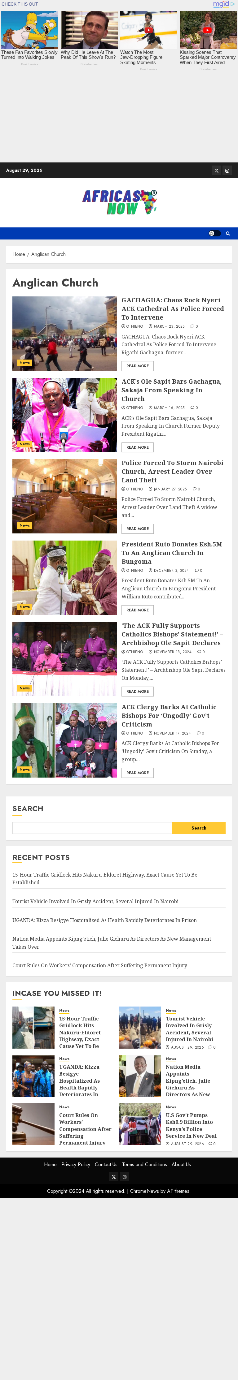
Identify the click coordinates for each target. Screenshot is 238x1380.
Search (27, 808)
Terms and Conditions (144, 1164)
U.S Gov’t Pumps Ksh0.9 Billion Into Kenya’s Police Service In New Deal (191, 1125)
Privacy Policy (75, 1164)
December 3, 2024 (171, 570)
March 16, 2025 (169, 408)
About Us (181, 1164)
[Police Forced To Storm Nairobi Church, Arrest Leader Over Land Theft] (64, 496)
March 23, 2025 (169, 326)
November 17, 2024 (172, 733)
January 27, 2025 (170, 489)
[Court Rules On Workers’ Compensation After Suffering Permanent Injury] (33, 1124)
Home (50, 1164)
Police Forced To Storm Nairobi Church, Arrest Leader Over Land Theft (172, 471)
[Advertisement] (119, 119)
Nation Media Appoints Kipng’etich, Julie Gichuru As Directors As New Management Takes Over (191, 1087)
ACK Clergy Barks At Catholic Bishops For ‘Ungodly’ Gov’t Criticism (169, 715)
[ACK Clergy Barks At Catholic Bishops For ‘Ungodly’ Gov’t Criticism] (64, 740)
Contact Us (106, 1164)
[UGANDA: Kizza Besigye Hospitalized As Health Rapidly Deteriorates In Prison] (33, 1076)
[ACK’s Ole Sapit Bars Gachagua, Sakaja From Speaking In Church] (64, 415)
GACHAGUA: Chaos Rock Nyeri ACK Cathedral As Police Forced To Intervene (172, 308)
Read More (137, 366)
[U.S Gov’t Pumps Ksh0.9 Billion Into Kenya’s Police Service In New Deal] (140, 1124)
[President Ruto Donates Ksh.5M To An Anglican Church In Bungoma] (64, 578)
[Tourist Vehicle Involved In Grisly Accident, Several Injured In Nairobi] (140, 1028)
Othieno (134, 326)
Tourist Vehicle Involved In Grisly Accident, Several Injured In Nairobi (95, 901)
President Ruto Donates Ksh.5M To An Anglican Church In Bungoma (171, 553)
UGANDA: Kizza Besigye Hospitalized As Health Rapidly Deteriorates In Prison (104, 920)
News (25, 362)
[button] (228, 233)
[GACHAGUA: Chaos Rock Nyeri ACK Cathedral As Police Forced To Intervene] (64, 333)
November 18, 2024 (173, 652)
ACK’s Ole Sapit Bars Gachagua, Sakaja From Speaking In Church (171, 390)
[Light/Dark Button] (215, 233)
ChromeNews (144, 1191)
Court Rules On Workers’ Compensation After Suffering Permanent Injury (99, 965)
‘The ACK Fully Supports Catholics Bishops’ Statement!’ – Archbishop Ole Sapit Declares (172, 634)
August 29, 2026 (187, 1047)
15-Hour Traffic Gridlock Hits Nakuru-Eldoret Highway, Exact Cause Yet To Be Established (80, 1036)
